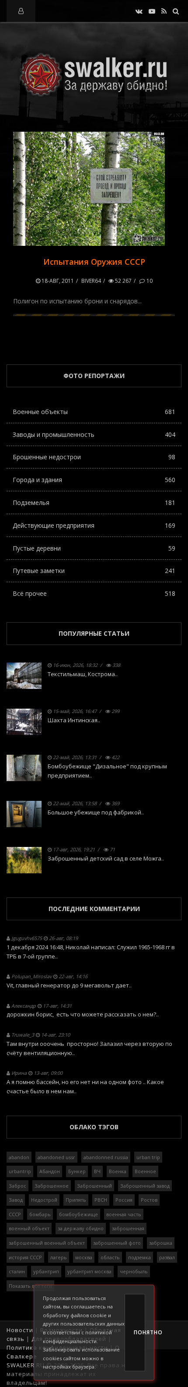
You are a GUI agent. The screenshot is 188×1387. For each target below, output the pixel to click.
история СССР (25, 1257)
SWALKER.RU (26, 1365)
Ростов (149, 1199)
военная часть (123, 1214)
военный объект (29, 1228)
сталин (17, 1271)
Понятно (139, 1332)
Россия (123, 1199)
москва (83, 1257)
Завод (16, 1199)
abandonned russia (106, 1157)
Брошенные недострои (94, 457)
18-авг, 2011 (57, 281)
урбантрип (46, 1271)
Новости (20, 1330)
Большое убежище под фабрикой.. (96, 812)
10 (149, 281)
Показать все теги (30, 1286)
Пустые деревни (94, 548)
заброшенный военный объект (47, 1242)
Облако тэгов (94, 1127)
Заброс (17, 1185)
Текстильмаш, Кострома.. (83, 674)
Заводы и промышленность (94, 434)
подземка (139, 1257)
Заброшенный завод (145, 1185)
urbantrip (20, 1171)
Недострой (44, 1199)
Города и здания (94, 480)
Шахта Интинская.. (74, 720)
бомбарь (40, 1214)
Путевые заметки (94, 570)
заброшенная (128, 1228)
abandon (19, 1157)
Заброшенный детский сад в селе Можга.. (106, 858)
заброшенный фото (117, 1242)
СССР (15, 1214)
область (110, 1257)
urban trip (148, 1157)
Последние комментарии (94, 908)
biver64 (91, 281)
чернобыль (134, 1271)
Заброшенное (52, 1185)
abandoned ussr (56, 1157)
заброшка (160, 1242)
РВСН (100, 1199)
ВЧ (97, 1171)
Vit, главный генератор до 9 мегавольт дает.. (69, 985)
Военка (117, 1171)
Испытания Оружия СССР (94, 261)
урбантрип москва (89, 1271)
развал (167, 1257)
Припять (76, 1199)
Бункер (77, 1171)
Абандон (49, 1171)
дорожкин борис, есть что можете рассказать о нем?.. (83, 1014)
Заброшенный (94, 1185)
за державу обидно (81, 1228)
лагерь (58, 1257)
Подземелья (94, 502)
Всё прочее (94, 593)
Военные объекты (94, 411)
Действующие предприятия (94, 525)
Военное (145, 1171)
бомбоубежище (78, 1214)
